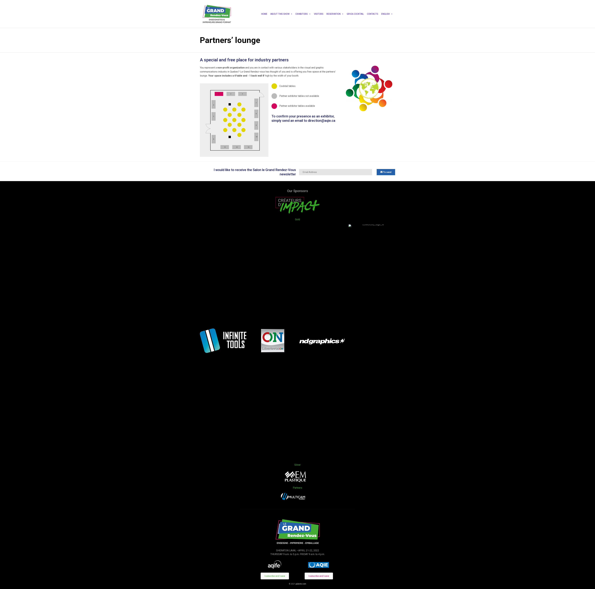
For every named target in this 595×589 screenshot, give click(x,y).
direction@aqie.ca (321, 121)
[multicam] (293, 499)
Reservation (333, 14)
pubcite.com (300, 584)
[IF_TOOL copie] (223, 352)
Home (264, 14)
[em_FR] (295, 482)
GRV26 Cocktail (355, 14)
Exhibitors (302, 14)
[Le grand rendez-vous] (217, 14)
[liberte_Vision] (272, 351)
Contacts (372, 14)
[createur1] (297, 213)
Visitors (318, 14)
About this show (279, 14)
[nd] (322, 344)
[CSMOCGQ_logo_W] (372, 224)
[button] (386, 172)
